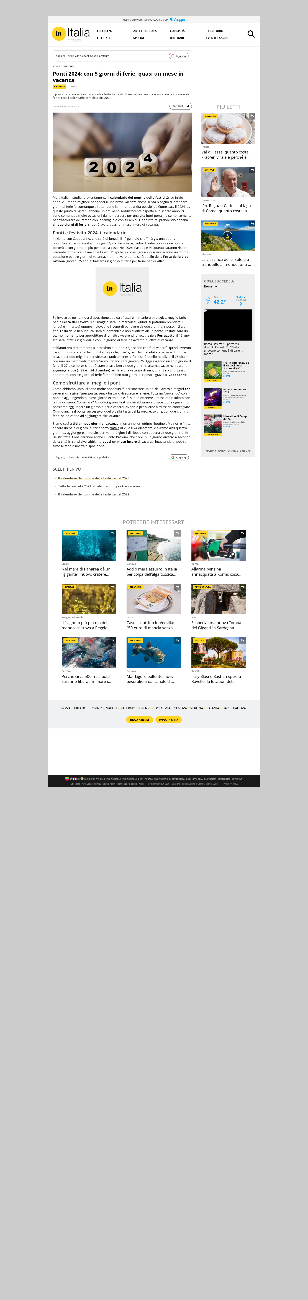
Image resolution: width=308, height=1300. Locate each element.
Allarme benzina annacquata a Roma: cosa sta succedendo (214, 574)
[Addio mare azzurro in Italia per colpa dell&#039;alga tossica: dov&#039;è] (154, 545)
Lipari (65, 563)
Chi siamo (75, 784)
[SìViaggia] (177, 20)
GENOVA (180, 708)
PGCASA (149, 779)
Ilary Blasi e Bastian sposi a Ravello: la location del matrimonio (216, 681)
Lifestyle (104, 38)
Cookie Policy (108, 784)
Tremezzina (208, 200)
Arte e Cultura (145, 31)
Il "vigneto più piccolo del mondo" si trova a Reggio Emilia (84, 627)
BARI (226, 708)
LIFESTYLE (68, 66)
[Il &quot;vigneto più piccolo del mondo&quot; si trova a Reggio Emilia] (89, 599)
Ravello (195, 671)
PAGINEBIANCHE (162, 779)
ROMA (66, 708)
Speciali (139, 38)
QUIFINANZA (210, 779)
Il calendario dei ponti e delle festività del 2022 (93, 494)
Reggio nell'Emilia (72, 617)
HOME (56, 66)
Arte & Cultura (203, 587)
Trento (205, 146)
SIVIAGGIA (197, 779)
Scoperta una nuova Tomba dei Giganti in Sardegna (216, 625)
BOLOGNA (162, 708)
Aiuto (141, 784)
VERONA (196, 708)
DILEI (188, 779)
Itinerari (177, 38)
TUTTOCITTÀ (178, 779)
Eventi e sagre (217, 38)
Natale (114, 428)
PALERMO (128, 708)
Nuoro (195, 617)
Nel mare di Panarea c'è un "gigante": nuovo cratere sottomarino (86, 574)
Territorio (214, 31)
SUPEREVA (237, 779)
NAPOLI (111, 708)
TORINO (96, 708)
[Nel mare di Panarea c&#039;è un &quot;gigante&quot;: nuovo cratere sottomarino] (89, 545)
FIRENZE (145, 708)
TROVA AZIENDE (140, 719)
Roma (74, 86)
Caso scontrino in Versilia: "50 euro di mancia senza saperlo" (150, 627)
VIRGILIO (100, 779)
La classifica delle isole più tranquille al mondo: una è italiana (225, 264)
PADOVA (239, 708)
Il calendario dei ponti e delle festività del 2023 (93, 478)
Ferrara (66, 671)
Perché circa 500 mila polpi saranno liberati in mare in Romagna (86, 681)
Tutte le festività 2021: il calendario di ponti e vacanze (99, 486)
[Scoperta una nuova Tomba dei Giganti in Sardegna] (218, 599)
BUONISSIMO (224, 779)
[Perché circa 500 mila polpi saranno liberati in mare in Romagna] (89, 652)
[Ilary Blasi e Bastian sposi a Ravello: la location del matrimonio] (218, 652)
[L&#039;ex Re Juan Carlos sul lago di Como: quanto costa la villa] (228, 182)
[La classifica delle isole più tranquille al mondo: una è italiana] (228, 235)
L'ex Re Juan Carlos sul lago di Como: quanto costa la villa (226, 210)
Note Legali (87, 784)
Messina (206, 254)
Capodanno (81, 238)
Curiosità (177, 31)
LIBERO (91, 779)
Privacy (97, 784)
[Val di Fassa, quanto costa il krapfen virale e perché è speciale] (228, 128)
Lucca (130, 617)
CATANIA (213, 708)
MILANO (80, 708)
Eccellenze (105, 31)
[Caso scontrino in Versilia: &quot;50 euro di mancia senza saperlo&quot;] (154, 599)
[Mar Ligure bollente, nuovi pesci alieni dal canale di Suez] (154, 652)
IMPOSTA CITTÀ (168, 719)
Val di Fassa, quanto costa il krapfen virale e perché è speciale (226, 157)
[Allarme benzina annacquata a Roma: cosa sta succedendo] (218, 545)
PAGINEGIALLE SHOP (132, 779)
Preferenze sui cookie (127, 784)
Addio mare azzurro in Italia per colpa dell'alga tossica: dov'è (152, 574)
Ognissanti (134, 348)
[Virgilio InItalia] (71, 34)
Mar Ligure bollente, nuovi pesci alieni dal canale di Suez (151, 681)
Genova (131, 563)
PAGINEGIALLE (113, 779)
